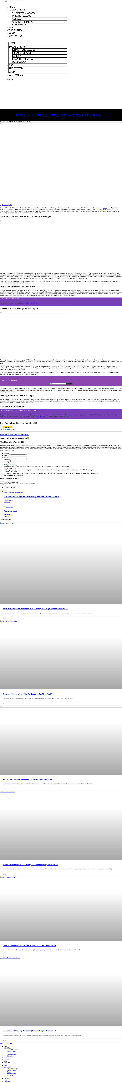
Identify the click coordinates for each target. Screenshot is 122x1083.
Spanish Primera (22, 22)
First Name (7, 457)
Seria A (16, 18)
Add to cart (7, 502)
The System (15, 30)
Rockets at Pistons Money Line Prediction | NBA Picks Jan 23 (27, 694)
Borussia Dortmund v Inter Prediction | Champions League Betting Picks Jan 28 (35, 609)
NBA (10, 27)
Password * (7, 461)
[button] (36, 39)
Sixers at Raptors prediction (30, 303)
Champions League (23, 12)
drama (105, 208)
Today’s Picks (16, 10)
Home (11, 7)
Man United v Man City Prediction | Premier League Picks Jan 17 (29, 1031)
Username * (7, 453)
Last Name (7, 459)
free (38, 416)
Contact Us (15, 36)
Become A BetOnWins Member (14, 434)
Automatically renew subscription (14, 475)
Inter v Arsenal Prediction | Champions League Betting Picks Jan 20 (30, 865)
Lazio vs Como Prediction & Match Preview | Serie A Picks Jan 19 (29, 945)
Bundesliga (19, 24)
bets (43, 416)
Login (12, 33)
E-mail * (6, 455)
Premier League (21, 15)
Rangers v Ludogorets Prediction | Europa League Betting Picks (28, 779)
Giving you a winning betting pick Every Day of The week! (59, 115)
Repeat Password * (9, 463)
